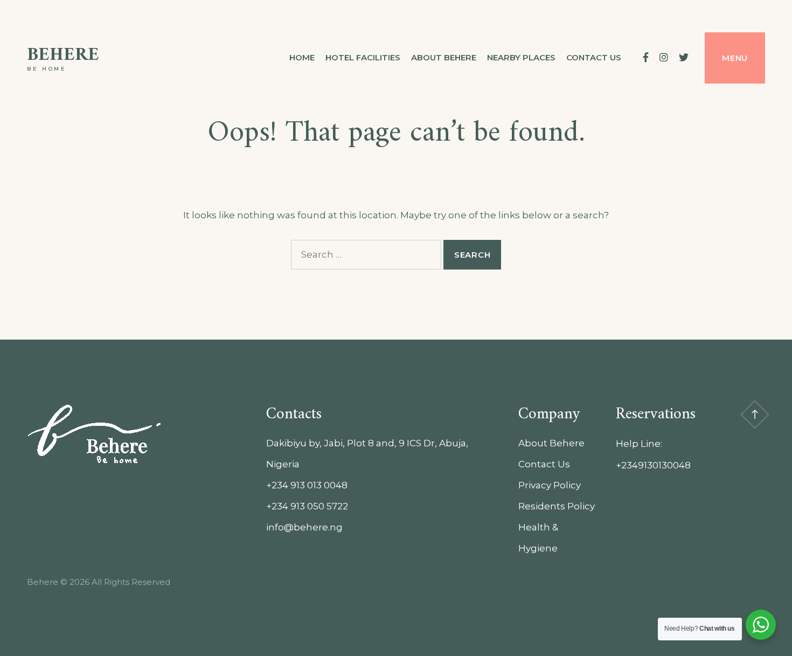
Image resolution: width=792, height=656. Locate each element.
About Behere (443, 57)
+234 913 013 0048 (307, 485)
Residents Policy (556, 506)
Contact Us (544, 464)
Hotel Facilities (362, 57)
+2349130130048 (653, 465)
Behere (63, 55)
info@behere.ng (304, 527)
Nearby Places (521, 57)
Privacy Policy (549, 485)
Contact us (593, 57)
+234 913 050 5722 (307, 506)
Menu (735, 58)
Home (302, 57)
